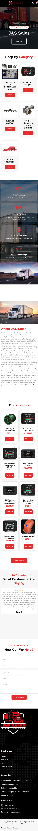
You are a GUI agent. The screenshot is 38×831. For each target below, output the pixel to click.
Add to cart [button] (9, 439)
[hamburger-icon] (2, 3)
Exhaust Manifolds (9, 788)
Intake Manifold (7, 795)
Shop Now (10, 94)
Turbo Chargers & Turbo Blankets (15, 792)
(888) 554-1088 (29, 385)
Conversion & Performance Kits (14, 781)
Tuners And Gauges (9, 784)
